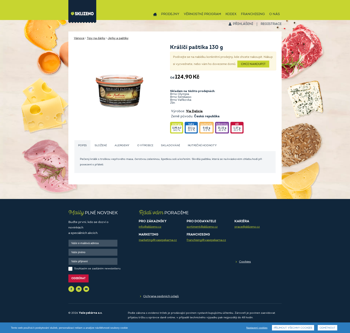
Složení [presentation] (101, 145)
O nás (274, 14)
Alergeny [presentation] (121, 145)
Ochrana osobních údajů (161, 296)
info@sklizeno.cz (150, 227)
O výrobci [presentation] (145, 145)
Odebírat (78, 278)
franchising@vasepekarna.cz (206, 240)
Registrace (271, 24)
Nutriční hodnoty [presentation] (202, 145)
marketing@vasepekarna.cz (158, 240)
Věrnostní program (202, 14)
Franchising (253, 14)
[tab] (82, 145)
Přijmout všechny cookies (293, 328)
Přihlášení (243, 24)
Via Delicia (194, 111)
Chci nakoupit (253, 64)
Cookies (245, 261)
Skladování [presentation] (170, 145)
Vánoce (79, 38)
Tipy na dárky (96, 38)
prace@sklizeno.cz (247, 227)
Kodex (231, 14)
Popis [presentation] (82, 145)
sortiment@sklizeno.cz (202, 227)
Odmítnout (327, 328)
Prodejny (170, 14)
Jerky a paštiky (118, 38)
